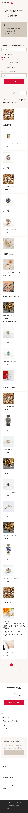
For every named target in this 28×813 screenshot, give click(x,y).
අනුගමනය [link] (20, 670)
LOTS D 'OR (7, 603)
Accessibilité (5, 733)
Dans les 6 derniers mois (11, 62)
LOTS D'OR (7, 125)
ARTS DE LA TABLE (10, 388)
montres (3, 774)
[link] (19, 665)
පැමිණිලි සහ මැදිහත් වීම (9, 721)
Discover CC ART (14, 753)
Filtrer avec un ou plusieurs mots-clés (12, 45)
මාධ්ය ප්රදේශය (6, 713)
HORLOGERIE (8, 254)
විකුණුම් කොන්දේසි (14, 810)
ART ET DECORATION (11, 297)
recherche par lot (10, 33)
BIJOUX (6, 146)
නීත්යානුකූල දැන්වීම (14, 805)
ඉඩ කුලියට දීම (6, 729)
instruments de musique (7, 785)
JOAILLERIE (7, 275)
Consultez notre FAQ (16, 703)
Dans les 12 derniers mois (12, 64)
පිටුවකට (14, 93)
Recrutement (6, 717)
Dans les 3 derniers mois (11, 60)
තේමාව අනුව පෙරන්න (8, 71)
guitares (3, 788)
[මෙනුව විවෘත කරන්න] (25, 3)
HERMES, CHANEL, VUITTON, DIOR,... (14, 627)
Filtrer (14, 81)
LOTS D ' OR (7, 189)
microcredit (4, 795)
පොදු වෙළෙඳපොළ (7, 725)
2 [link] (17, 665)
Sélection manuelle (10, 67)
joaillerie (3, 766)
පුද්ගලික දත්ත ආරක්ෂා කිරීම (14, 807)
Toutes (6, 57)
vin (2, 792)
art (2, 781)
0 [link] (12, 665)
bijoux (3, 770)
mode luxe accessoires (7, 777)
